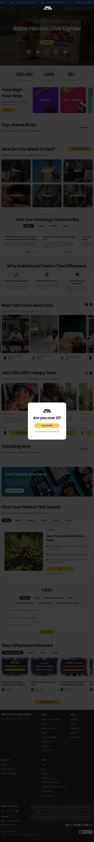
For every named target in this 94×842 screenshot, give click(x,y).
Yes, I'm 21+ (47, 425)
